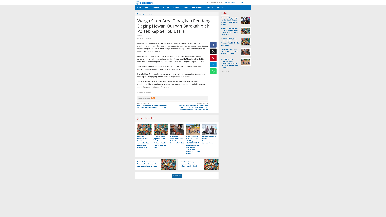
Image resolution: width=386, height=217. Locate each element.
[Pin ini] (213, 58)
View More (177, 176)
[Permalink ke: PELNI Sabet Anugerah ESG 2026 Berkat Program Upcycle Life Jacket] (177, 129)
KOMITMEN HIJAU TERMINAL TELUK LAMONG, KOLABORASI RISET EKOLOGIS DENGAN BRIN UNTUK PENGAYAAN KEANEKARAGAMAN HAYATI (193, 145)
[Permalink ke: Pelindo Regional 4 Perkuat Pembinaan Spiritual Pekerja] (209, 129)
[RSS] (153, 98)
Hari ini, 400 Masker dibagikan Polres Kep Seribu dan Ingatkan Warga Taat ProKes (152, 105)
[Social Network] (248, 2)
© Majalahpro (225, 71)
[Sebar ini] (213, 45)
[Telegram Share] (213, 64)
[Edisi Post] (144, 2)
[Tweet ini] (213, 51)
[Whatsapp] (213, 71)
